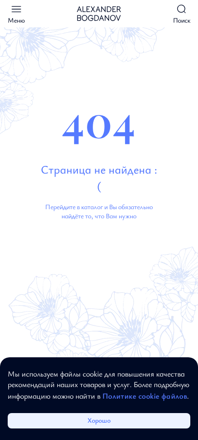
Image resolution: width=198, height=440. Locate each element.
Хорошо (99, 420)
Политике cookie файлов (144, 395)
